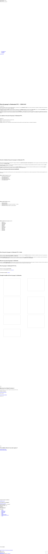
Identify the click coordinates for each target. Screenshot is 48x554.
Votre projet (3, 52)
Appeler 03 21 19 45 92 (3, 503)
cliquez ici (8, 272)
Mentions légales (2, 553)
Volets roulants (3, 512)
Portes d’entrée (3, 511)
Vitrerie (2, 513)
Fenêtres (2, 510)
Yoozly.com (8, 553)
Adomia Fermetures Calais (3, 392)
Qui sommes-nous (4, 51)
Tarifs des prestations (4, 514)
